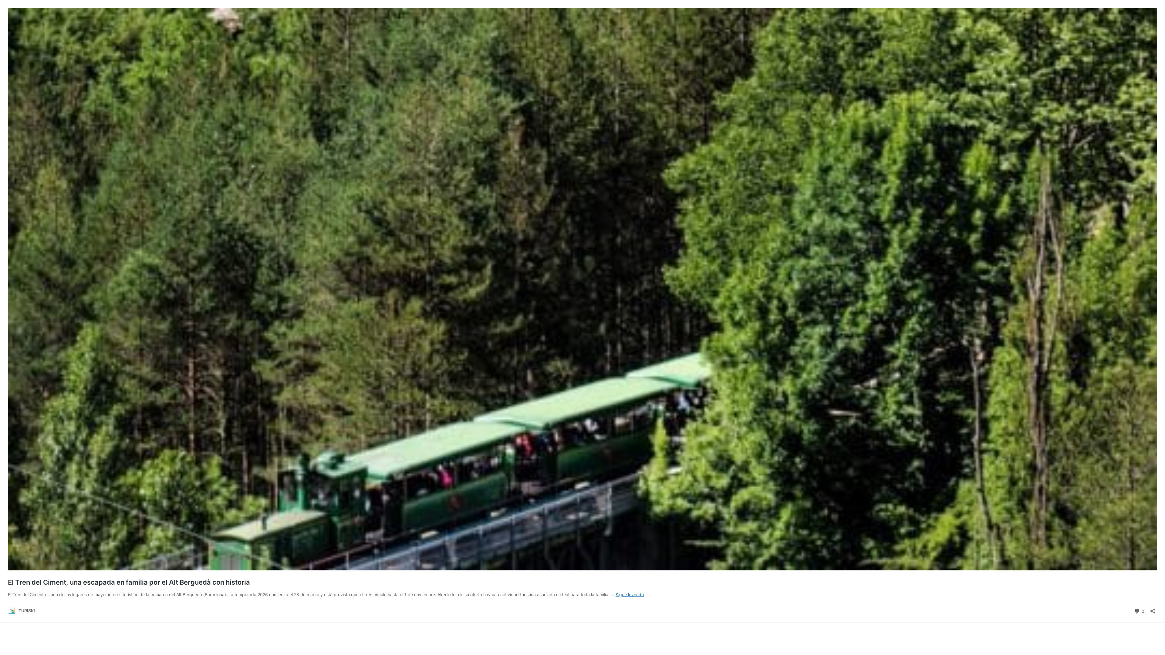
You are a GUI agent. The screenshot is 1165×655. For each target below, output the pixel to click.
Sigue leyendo (630, 594)
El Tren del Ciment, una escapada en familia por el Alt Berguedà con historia (129, 582)
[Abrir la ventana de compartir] (1153, 609)
